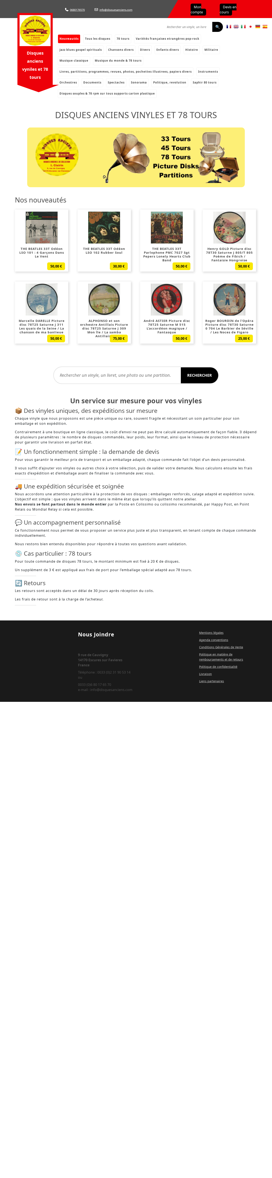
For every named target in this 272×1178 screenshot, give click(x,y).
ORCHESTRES (68, 82)
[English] (236, 26)
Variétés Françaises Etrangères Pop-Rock (167, 39)
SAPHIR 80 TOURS (205, 82)
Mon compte (197, 9)
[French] (229, 26)
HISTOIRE (191, 50)
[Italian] (243, 26)
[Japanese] (250, 26)
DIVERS (145, 50)
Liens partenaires (211, 681)
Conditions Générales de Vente (221, 647)
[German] (257, 26)
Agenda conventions (213, 640)
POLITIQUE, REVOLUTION (169, 82)
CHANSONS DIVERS (121, 50)
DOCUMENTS (92, 82)
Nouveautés (69, 39)
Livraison (205, 674)
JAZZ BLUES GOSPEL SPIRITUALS (81, 50)
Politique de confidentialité (218, 667)
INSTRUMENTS (208, 72)
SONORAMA (139, 82)
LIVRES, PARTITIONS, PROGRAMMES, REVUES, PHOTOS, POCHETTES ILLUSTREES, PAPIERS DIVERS (126, 72)
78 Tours (123, 39)
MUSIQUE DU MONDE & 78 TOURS (118, 60)
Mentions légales (211, 633)
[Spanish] (265, 26)
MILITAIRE (211, 50)
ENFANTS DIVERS (167, 50)
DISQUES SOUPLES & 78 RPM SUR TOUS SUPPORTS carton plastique (107, 93)
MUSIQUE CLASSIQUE (74, 60)
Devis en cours (228, 9)
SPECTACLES (116, 82)
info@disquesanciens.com (115, 10)
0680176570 (77, 10)
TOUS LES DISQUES (97, 39)
